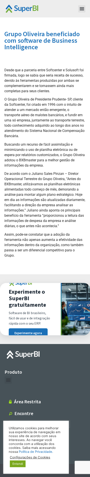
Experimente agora (28, 333)
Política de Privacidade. (36, 452)
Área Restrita (27, 402)
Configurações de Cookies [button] (30, 457)
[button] (81, 8)
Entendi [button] (17, 463)
